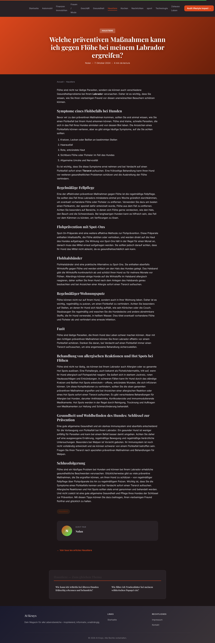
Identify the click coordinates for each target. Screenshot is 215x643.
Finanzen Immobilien (61, 8)
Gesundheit (98, 8)
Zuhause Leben (175, 8)
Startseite (34, 8)
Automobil (47, 8)
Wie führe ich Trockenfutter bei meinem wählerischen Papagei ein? (132, 589)
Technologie (162, 8)
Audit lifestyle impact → (199, 8)
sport (149, 8)
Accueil (60, 82)
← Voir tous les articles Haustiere (74, 550)
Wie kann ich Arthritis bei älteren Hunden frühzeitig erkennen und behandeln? (77, 589)
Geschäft (85, 8)
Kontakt (155, 625)
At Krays (30, 615)
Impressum (157, 619)
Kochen (124, 8)
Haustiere (112, 8)
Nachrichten (137, 8)
